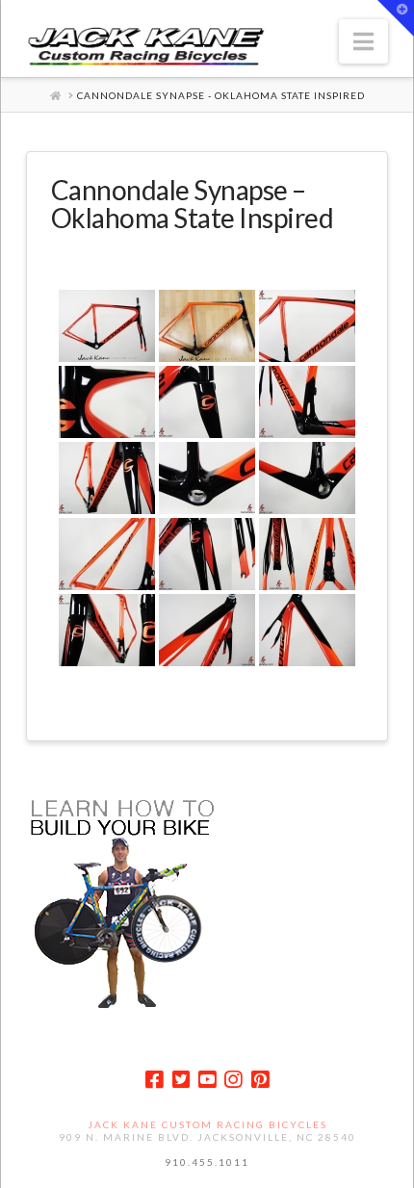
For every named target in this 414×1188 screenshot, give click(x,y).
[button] (363, 41)
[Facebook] (154, 1080)
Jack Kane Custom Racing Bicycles (207, 1124)
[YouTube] (207, 1080)
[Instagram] (233, 1080)
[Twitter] (181, 1080)
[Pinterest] (260, 1080)
